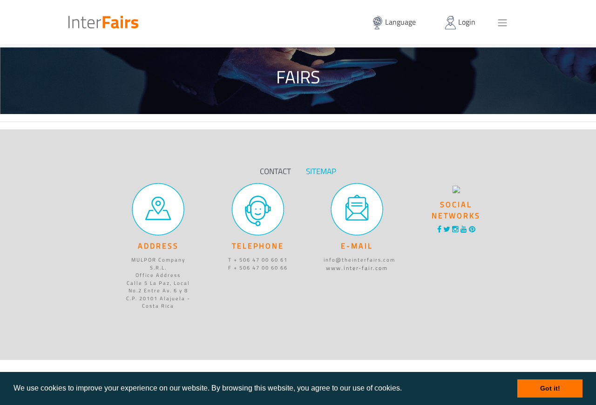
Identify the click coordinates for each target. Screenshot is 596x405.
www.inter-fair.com (357, 267)
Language (399, 21)
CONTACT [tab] (275, 171)
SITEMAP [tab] (321, 171)
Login (465, 21)
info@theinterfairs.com (359, 259)
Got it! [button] (550, 388)
